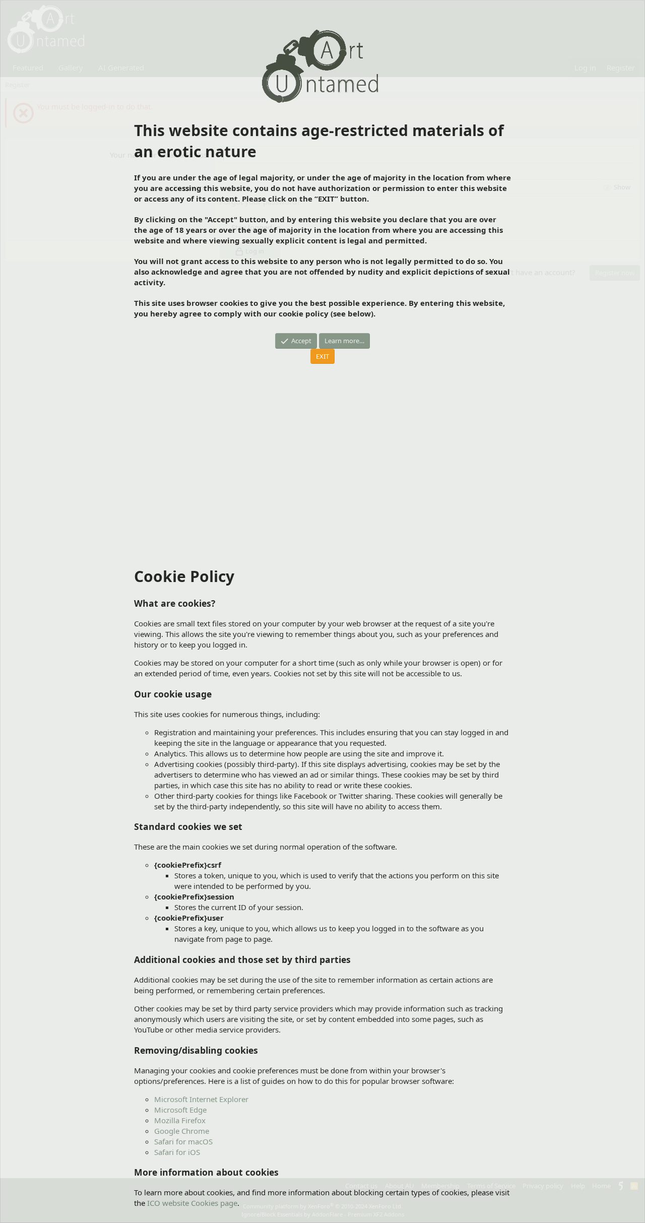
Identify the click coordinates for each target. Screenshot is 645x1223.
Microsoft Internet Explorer (201, 1099)
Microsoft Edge (180, 1110)
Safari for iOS (177, 1152)
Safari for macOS (183, 1141)
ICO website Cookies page (192, 1203)
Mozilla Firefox (180, 1120)
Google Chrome (181, 1131)
